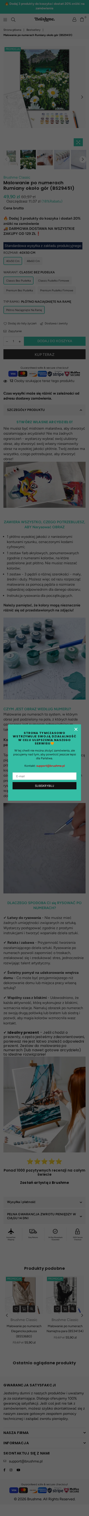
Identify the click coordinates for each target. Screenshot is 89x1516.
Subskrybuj (44, 785)
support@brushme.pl (50, 766)
